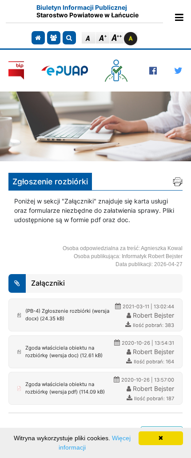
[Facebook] (153, 70)
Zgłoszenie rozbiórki (50, 181)
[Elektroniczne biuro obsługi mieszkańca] (118, 71)
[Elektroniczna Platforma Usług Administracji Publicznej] (64, 70)
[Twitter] (178, 70)
